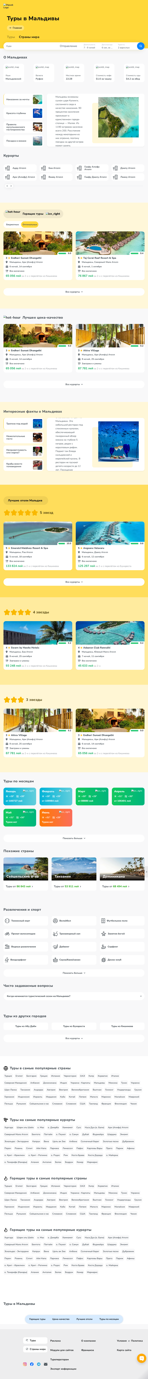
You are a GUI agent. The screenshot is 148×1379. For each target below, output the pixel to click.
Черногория (70, 1075)
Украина (135, 1082)
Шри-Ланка (10, 1089)
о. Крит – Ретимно (37, 1155)
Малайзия (119, 1096)
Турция (8, 1075)
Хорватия (103, 1075)
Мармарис (92, 1162)
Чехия (133, 1103)
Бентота (36, 1134)
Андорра (38, 1089)
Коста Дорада (95, 1155)
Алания (35, 1162)
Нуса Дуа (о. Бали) (94, 1127)
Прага (109, 1148)
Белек (58, 1162)
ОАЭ (82, 1075)
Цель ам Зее (59, 1141)
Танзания (25, 1089)
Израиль (37, 1096)
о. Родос (55, 1155)
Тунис (124, 1082)
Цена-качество (60, 1319)
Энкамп (124, 1134)
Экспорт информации (63, 1369)
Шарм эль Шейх (25, 1127)
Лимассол (68, 1148)
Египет (19, 1075)
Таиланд (93, 1103)
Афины (130, 1148)
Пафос (79, 1148)
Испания (55, 1075)
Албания (34, 1082)
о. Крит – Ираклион (14, 1155)
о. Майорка (112, 1155)
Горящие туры (37, 1319)
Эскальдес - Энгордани (16, 1141)
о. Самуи (74, 1134)
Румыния (21, 1103)
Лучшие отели (84, 1319)
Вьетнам (97, 1089)
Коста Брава (78, 1155)
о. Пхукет (61, 1134)
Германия (9, 1096)
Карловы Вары (94, 1148)
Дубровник (128, 1141)
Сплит (29, 1148)
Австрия (51, 1089)
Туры (11, 37)
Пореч (7, 1148)
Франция (106, 1103)
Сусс (78, 1127)
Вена (46, 1141)
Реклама (55, 1340)
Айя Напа (41, 1148)
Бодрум (69, 1162)
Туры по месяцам (109, 1319)
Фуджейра (98, 1134)
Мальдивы (99, 1082)
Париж (119, 1148)
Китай (72, 1096)
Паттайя (48, 1134)
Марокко (106, 1096)
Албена (73, 1141)
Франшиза (87, 1350)
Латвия (82, 1096)
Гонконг (109, 1089)
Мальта (94, 1096)
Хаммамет (67, 1127)
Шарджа (111, 1134)
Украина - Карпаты (80, 1082)
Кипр (91, 1075)
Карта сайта (124, 1350)
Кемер (80, 1162)
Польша (8, 1103)
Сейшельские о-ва (39, 1103)
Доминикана (49, 1082)
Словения (71, 1103)
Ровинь (18, 1148)
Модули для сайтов (62, 1350)
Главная (17, 28)
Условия (122, 1340)
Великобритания (80, 1089)
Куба (62, 1096)
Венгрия (63, 1089)
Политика (137, 1340)
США (82, 1103)
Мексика (113, 1082)
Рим (66, 1155)
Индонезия (23, 1096)
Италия (115, 1075)
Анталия (46, 1162)
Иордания (51, 1096)
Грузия (137, 1089)
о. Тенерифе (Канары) (15, 1162)
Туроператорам (59, 1359)
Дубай (85, 1134)
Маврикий (134, 1096)
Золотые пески (111, 1141)
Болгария (31, 1075)
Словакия (57, 1103)
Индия (63, 1082)
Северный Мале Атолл (16, 1134)
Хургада (8, 1127)
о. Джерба (53, 1127)
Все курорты (72, 291)
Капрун (36, 1141)
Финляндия (121, 1103)
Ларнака (54, 1148)
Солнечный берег (90, 1141)
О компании (88, 1340)
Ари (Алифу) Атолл (118, 1127)
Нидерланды (124, 1089)
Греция (43, 1075)
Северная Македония (15, 1082)
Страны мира (29, 37)
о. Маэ (40, 1127)
